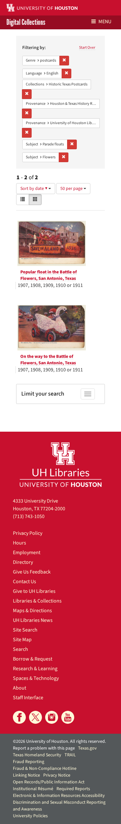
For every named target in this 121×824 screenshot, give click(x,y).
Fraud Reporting (28, 762)
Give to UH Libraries (34, 591)
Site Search (25, 629)
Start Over (87, 47)
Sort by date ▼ (34, 188)
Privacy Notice (56, 775)
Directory (23, 562)
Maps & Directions (32, 610)
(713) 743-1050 (29, 516)
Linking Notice (26, 775)
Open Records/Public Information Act (49, 782)
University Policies (30, 816)
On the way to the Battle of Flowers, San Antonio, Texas (48, 359)
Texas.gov (87, 748)
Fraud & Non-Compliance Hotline (44, 768)
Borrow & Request (32, 658)
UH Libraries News (33, 620)
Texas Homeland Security (37, 755)
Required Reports (73, 789)
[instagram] (51, 717)
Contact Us (24, 581)
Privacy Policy (27, 533)
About (19, 688)
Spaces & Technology (36, 678)
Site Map (22, 639)
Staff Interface (28, 697)
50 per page (72, 188)
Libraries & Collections (37, 600)
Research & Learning (35, 668)
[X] (35, 717)
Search (20, 649)
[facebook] (19, 717)
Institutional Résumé (33, 789)
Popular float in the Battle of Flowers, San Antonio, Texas (48, 275)
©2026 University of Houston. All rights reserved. (59, 741)
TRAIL (70, 755)
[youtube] (67, 717)
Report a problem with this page (44, 748)
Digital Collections (25, 22)
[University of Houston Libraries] (61, 464)
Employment (26, 552)
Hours (19, 542)
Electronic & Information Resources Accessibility (59, 795)
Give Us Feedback (32, 571)
